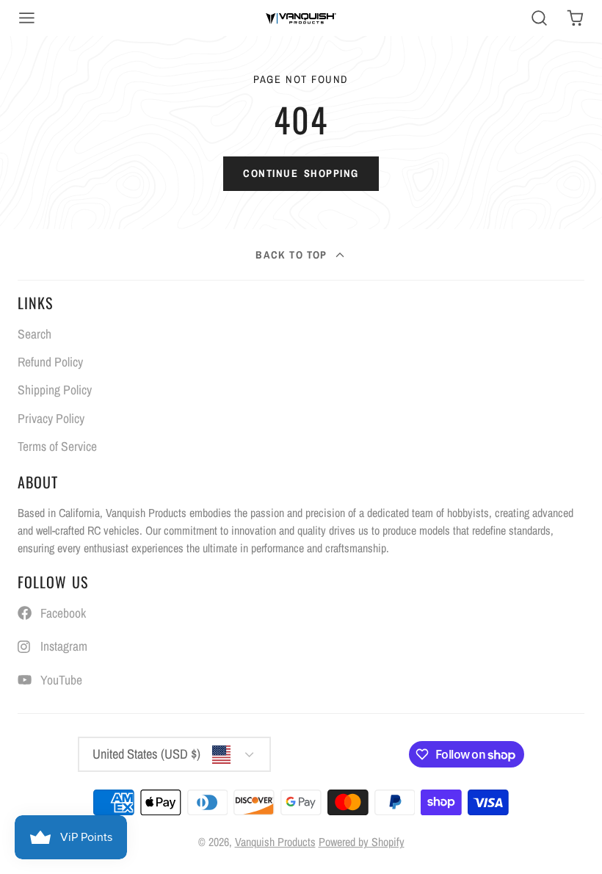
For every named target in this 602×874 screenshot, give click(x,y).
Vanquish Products (275, 842)
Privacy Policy (51, 418)
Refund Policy (50, 361)
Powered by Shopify (362, 842)
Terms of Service (57, 446)
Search (34, 333)
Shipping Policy (55, 389)
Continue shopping (300, 173)
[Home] (301, 18)
